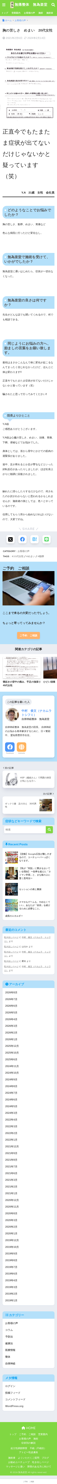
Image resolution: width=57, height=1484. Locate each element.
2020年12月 (12, 1200)
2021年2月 (11, 1186)
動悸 (41, 556)
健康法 (9, 1343)
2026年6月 (11, 1005)
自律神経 (10, 1363)
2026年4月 (11, 1019)
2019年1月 (11, 1300)
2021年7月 (11, 1166)
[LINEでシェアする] (46, 539)
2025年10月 (12, 1052)
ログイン (10, 1386)
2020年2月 (11, 1226)
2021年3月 (11, 1180)
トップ (4, 13)
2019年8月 (11, 1260)
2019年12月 (12, 1240)
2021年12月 (12, 1146)
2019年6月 (11, 1273)
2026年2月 (11, 1032)
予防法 (9, 1336)
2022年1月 (11, 1139)
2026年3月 (11, 1026)
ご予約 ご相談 (28, 635)
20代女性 (18, 556)
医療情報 (10, 1350)
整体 (7, 1356)
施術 (40, 13)
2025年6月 (11, 1059)
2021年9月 (11, 1153)
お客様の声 (29, 13)
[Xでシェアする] (10, 539)
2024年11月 (12, 1066)
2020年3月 (11, 1220)
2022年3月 (11, 1126)
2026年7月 (11, 999)
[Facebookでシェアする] (22, 539)
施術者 (49, 13)
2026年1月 (11, 1039)
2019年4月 (11, 1280)
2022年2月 (11, 1133)
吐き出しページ (11, 937)
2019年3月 (11, 1287)
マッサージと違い (15, 1466)
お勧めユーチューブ (19, 1462)
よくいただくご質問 (28, 1458)
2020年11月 (12, 1206)
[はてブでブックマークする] (34, 539)
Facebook (10, 753)
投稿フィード (12, 1392)
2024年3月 (11, 1113)
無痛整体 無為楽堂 (31, 4)
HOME (30, 1428)
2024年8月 (11, 1086)
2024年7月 (11, 1093)
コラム (9, 1330)
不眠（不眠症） (38, 1448)
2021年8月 (11, 1159)
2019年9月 (11, 1253)
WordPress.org (14, 1406)
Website (21, 753)
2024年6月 (11, 1099)
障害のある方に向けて (39, 1466)
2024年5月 (11, 1106)
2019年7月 (11, 1267)
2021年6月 (11, 1173)
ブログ (45, 1458)
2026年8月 (11, 992)
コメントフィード (15, 1399)
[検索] (49, 829)
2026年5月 (11, 1012)
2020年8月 (11, 1213)
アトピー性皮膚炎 (28, 1452)
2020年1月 (11, 1233)
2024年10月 (12, 1072)
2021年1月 (11, 1193)
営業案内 (16, 13)
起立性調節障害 (19, 1448)
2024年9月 (11, 1079)
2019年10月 (12, 1247)
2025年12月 (12, 1046)
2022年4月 (11, 1119)
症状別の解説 (28, 1443)
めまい (31, 556)
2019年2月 (11, 1293)
